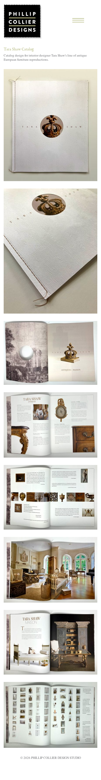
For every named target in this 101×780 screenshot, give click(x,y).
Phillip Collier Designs (23, 22)
